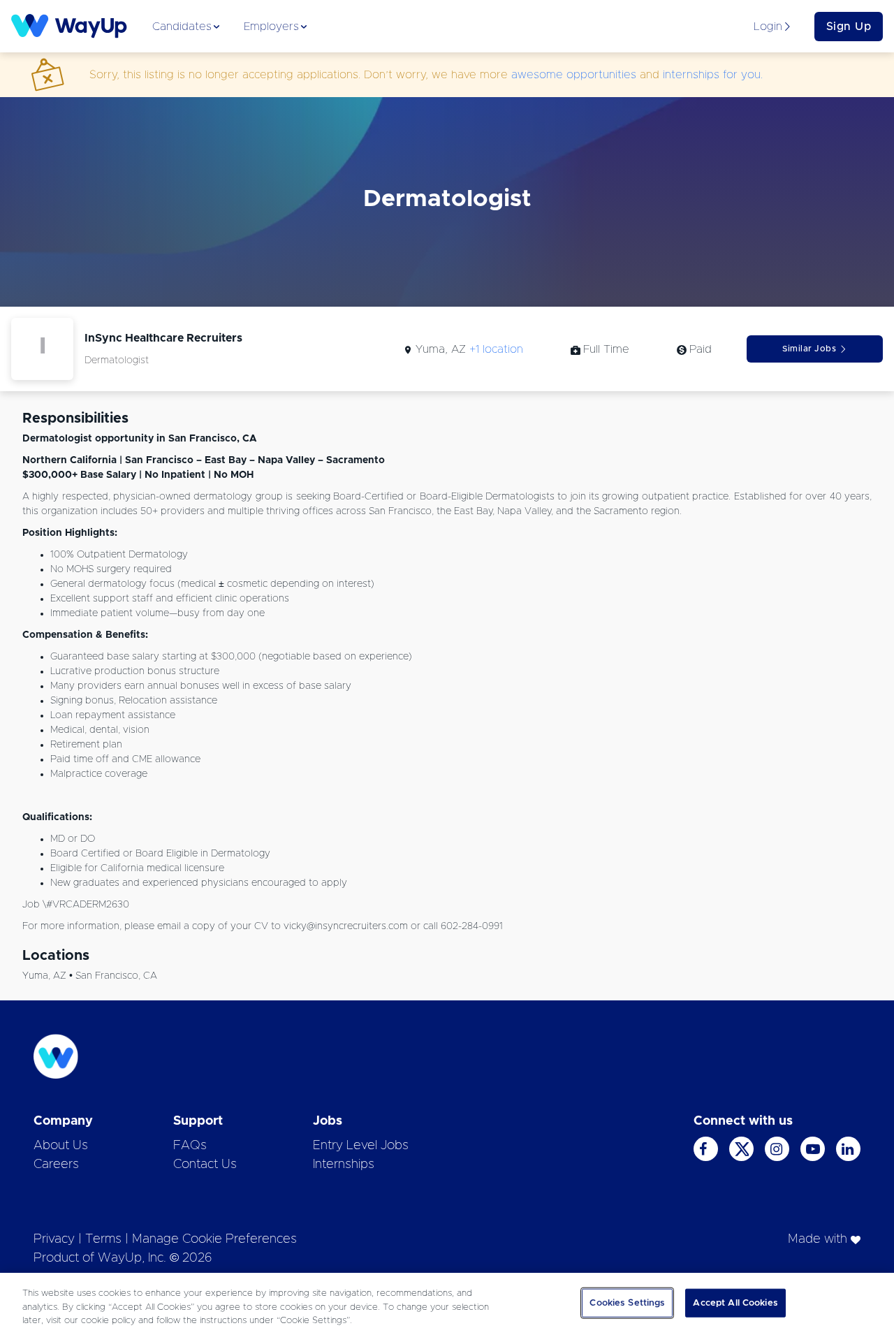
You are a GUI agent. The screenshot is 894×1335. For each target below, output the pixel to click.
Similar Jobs (809, 348)
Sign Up (849, 26)
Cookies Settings (627, 1302)
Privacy (54, 1239)
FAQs (190, 1145)
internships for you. (713, 74)
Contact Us (205, 1164)
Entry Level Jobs (361, 1145)
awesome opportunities (573, 74)
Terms (103, 1239)
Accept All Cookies (735, 1302)
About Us (61, 1145)
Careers (56, 1164)
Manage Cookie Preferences (214, 1239)
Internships (343, 1164)
